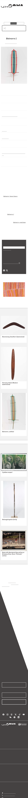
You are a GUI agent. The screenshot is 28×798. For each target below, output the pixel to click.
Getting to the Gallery (10, 787)
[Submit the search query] (3, 28)
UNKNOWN (5, 336)
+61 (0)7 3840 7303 (9, 789)
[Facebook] (4, 266)
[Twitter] (7, 266)
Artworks (5, 18)
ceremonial (5, 138)
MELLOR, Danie (6, 470)
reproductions (12, 578)
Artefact (4, 130)
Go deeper (22, 18)
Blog (16, 750)
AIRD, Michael (6, 553)
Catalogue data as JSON (10, 259)
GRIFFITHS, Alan (10, 43)
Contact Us (7, 791)
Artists (13, 18)
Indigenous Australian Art (9, 116)
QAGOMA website (7, 752)
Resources (20, 23)
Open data (4, 750)
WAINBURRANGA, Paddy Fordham (11, 517)
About (16, 752)
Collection (12, 11)
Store (3, 753)
